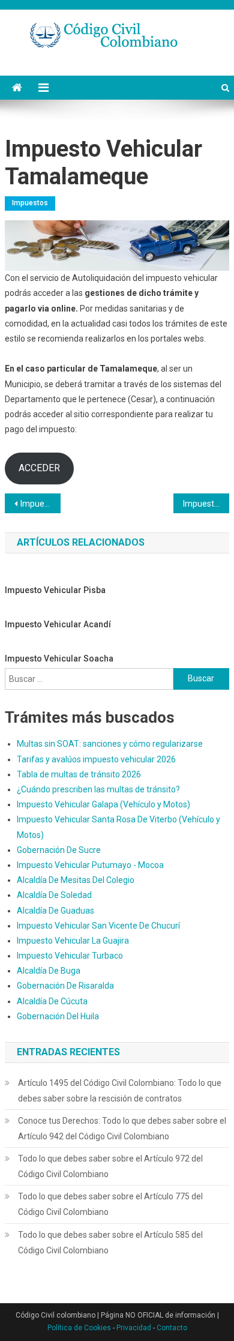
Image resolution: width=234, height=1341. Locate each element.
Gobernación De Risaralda (65, 985)
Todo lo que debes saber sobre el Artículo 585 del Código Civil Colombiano (110, 1242)
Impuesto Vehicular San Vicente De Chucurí (98, 925)
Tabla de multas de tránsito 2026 (79, 774)
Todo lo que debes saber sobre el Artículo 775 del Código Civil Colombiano (110, 1204)
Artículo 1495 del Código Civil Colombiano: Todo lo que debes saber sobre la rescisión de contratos (119, 1090)
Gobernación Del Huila (58, 1016)
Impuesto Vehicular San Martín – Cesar (40, 503)
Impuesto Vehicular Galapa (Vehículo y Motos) (103, 804)
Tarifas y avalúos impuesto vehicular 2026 (96, 759)
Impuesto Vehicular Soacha (59, 658)
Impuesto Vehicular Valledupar (206, 503)
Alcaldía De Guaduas (55, 910)
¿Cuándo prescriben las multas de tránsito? (98, 789)
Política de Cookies (79, 1328)
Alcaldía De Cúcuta (52, 1001)
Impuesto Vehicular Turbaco (70, 955)
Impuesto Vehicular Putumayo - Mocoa (90, 865)
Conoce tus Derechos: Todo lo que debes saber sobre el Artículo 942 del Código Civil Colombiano (122, 1128)
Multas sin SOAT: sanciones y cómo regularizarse (110, 744)
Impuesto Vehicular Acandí (58, 624)
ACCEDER (39, 468)
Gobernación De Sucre (59, 850)
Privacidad (133, 1328)
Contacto (172, 1328)
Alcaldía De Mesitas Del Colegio (75, 880)
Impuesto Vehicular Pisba (55, 590)
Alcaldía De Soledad (54, 895)
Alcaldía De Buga (48, 970)
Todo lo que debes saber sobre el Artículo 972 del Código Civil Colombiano (110, 1166)
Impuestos (30, 203)
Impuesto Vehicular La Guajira (73, 940)
